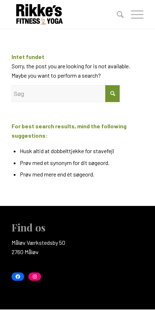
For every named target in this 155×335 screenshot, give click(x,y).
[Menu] (133, 14)
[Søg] (117, 14)
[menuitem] (117, 14)
